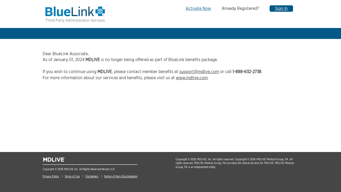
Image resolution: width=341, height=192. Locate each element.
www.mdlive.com (192, 77)
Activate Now (198, 8)
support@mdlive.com (199, 71)
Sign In (281, 8)
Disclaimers (92, 176)
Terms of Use (72, 176)
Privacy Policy (51, 176)
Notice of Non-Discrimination (120, 176)
